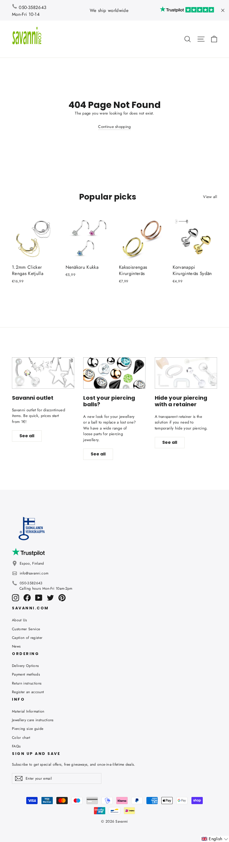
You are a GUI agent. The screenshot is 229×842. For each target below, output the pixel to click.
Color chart (21, 737)
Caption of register (27, 637)
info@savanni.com (34, 573)
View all (210, 197)
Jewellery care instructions (33, 720)
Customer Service (26, 629)
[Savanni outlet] (43, 373)
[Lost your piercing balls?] (114, 373)
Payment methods (26, 674)
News (16, 646)
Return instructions (26, 683)
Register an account (28, 692)
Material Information (28, 711)
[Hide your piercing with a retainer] (186, 373)
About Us (19, 620)
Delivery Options (25, 665)
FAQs (16, 746)
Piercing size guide (27, 728)
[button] (215, 839)
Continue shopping (114, 126)
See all (26, 436)
